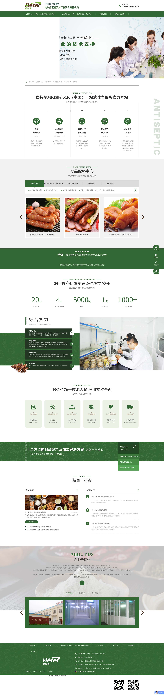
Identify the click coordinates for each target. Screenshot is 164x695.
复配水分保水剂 (120, 14)
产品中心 (28, 20)
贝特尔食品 (39, 82)
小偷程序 (57, 675)
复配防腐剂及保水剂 (126, 462)
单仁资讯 (42, 671)
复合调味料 (91, 183)
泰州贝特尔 (67, 82)
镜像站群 (63, 675)
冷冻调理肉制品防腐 (69, 190)
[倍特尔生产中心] (46, 624)
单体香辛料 (110, 183)
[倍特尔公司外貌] (82, 624)
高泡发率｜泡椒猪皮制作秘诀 (39, 527)
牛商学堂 (50, 671)
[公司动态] (51, 502)
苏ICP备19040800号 (108, 664)
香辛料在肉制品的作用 (99, 510)
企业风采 (95, 593)
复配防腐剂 (103, 14)
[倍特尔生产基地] (118, 624)
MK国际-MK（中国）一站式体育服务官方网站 (39, 14)
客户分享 (115, 645)
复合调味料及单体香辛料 (127, 467)
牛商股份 (35, 671)
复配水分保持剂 (72, 183)
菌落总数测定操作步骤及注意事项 (102, 496)
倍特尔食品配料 (57, 82)
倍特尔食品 (48, 82)
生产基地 (69, 593)
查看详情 (31, 522)
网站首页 (32, 645)
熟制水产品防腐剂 (86, 190)
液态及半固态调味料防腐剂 (106, 190)
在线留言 (130, 645)
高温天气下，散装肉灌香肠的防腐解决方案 (43, 530)
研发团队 (82, 593)
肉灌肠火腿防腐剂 (35, 190)
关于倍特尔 (56, 20)
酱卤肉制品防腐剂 (52, 190)
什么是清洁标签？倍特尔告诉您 (35, 512)
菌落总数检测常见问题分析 (100, 523)
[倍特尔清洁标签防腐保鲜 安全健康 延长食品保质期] (112, 47)
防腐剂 (75, 82)
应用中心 (41, 20)
